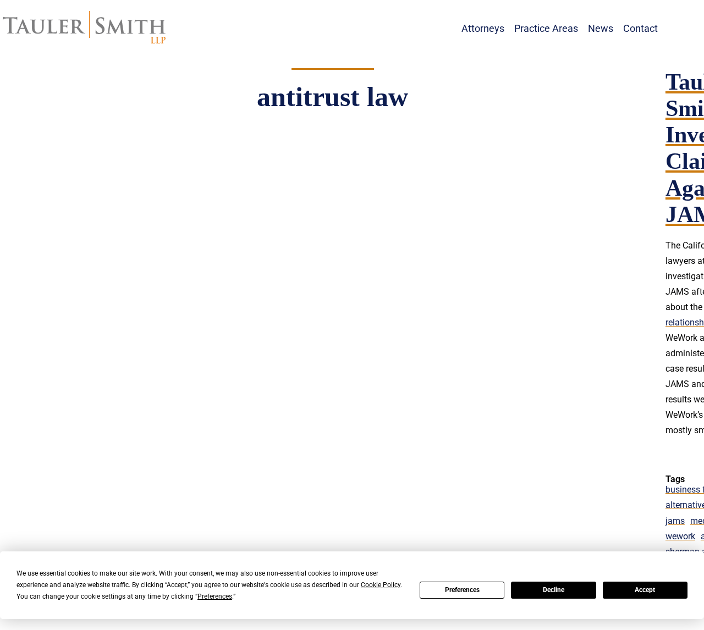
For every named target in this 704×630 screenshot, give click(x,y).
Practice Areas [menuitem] (546, 28)
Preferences (462, 590)
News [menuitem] (600, 28)
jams (675, 521)
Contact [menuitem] (640, 28)
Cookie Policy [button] (380, 585)
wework (680, 536)
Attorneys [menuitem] (482, 28)
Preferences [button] (214, 596)
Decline (553, 590)
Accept (645, 590)
